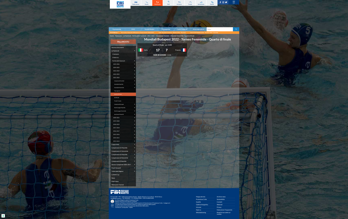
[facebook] (220, 3)
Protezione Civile (201, 199)
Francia (178, 50)
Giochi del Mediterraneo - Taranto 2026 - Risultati (204, 32)
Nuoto (146, 4)
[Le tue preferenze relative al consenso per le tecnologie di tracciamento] (3, 216)
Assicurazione (59, 26)
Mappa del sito (200, 196)
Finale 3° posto (117, 101)
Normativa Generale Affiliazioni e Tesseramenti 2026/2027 (137, 32)
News (113, 178)
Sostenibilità (221, 199)
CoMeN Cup (115, 174)
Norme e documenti (59, 8)
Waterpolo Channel (117, 185)
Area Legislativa (198, 29)
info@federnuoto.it (116, 198)
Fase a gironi (117, 91)
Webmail (219, 204)
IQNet (131, 207)
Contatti (219, 202)
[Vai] (236, 29)
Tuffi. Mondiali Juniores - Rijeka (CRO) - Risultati (172, 32)
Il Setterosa (115, 57)
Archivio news (221, 196)
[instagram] (223, 3)
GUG (133, 29)
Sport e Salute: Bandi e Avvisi (58, 16)
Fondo (190, 4)
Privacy (219, 207)
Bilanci (58, 10)
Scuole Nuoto (149, 29)
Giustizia (59, 22)
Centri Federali (182, 29)
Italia (146, 50)
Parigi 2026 (59, 4)
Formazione (117, 29)
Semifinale (116, 97)
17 (158, 50)
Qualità (198, 202)
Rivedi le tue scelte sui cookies (223, 213)
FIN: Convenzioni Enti (58, 14)
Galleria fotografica (202, 204)
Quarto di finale (118, 94)
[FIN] (120, 4)
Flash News (115, 181)
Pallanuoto (157, 4)
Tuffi (168, 4)
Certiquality (124, 207)
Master (212, 4)
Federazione (135, 4)
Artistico (179, 4)
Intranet (198, 207)
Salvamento (201, 4)
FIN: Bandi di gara (58, 12)
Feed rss (198, 210)
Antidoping (59, 20)
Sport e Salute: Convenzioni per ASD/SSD (58, 18)
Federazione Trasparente (224, 210)
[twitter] (226, 3)
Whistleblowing (201, 212)
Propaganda (165, 29)
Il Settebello (115, 54)
